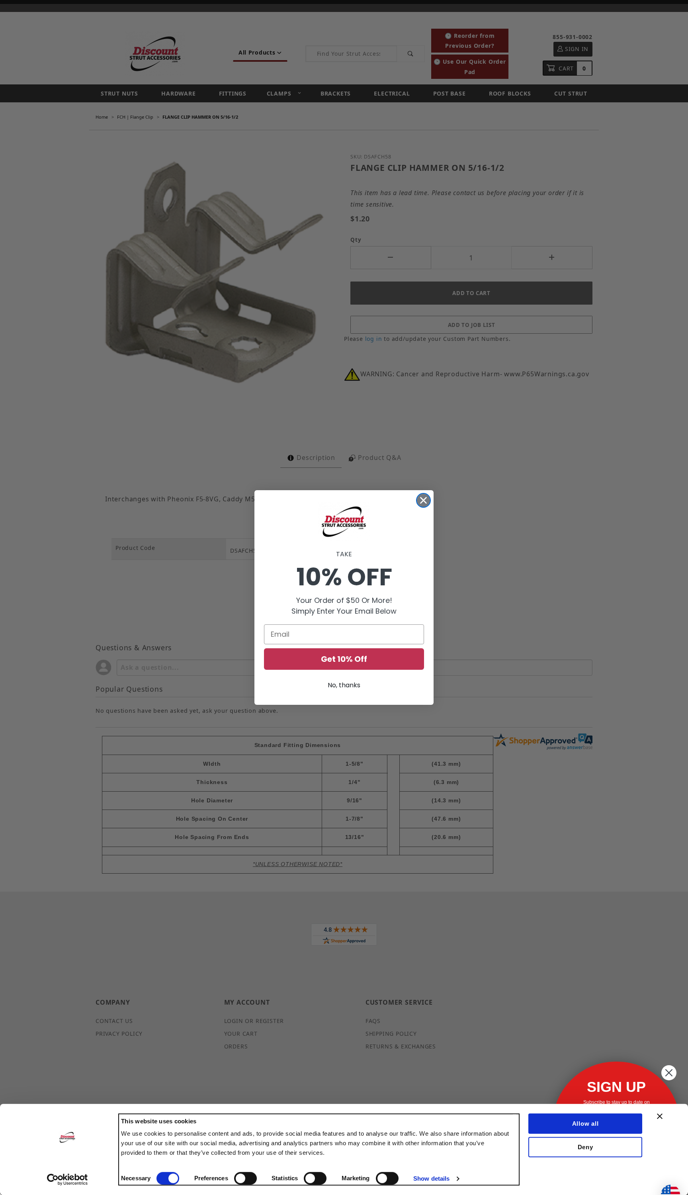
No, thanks (344, 685)
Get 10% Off (344, 659)
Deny (585, 1147)
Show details (431, 1178)
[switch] (245, 1178)
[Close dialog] (423, 500)
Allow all (585, 1123)
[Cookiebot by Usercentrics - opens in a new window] (67, 1179)
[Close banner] (660, 1116)
